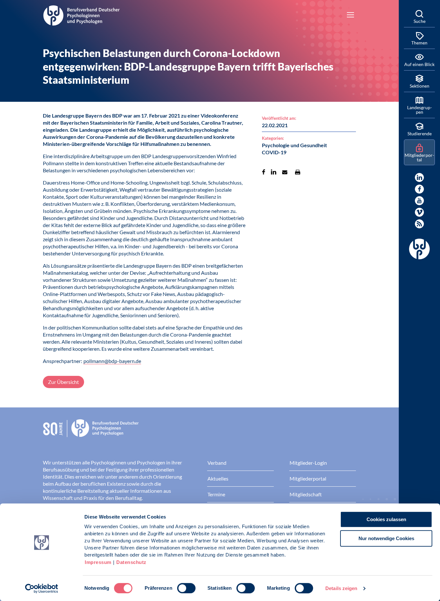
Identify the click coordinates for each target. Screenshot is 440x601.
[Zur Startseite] (81, 14)
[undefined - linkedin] (419, 177)
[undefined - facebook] (419, 189)
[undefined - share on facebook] (263, 172)
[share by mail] (285, 172)
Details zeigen (341, 588)
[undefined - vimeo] (419, 212)
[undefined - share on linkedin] (274, 172)
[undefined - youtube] (419, 200)
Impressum (98, 562)
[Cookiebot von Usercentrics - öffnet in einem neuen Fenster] (42, 588)
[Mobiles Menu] (350, 15)
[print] (297, 172)
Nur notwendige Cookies (386, 538)
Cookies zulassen (386, 519)
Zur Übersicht (63, 382)
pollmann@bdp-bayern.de (112, 361)
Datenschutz (131, 562)
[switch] (186, 588)
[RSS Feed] (419, 223)
